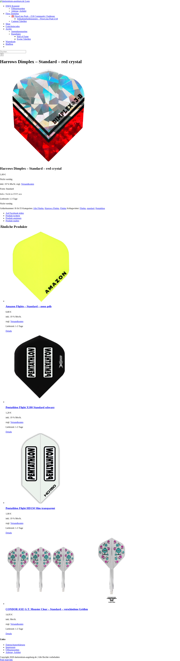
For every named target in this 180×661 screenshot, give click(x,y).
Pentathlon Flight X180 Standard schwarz (30, 407)
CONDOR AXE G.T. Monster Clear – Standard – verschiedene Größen (47, 609)
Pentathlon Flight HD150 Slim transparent (30, 508)
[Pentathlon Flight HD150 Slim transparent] (93, 468)
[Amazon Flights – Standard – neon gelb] (93, 266)
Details (9, 331)
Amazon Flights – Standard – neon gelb (29, 306)
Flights (63, 208)
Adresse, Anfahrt (13, 652)
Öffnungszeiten (12, 650)
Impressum (10, 647)
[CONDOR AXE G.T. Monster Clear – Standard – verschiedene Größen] (93, 569)
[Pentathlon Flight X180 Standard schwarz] (93, 367)
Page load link (6, 659)
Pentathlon (100, 208)
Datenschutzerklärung (15, 645)
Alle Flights (38, 208)
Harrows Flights (52, 208)
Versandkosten (27, 184)
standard (90, 208)
